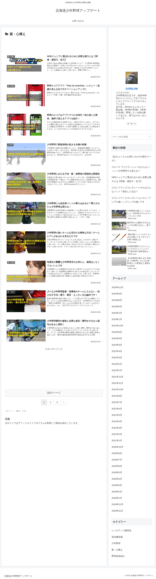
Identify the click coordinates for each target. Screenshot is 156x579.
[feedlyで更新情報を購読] (131, 123)
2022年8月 (117, 338)
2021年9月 (117, 396)
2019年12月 (117, 504)
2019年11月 (117, 511)
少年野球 (116, 543)
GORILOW (132, 88)
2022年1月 (117, 370)
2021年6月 (117, 408)
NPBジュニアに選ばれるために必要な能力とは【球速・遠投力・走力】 (131, 179)
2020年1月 (117, 498)
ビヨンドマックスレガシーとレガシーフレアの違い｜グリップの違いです (131, 200)
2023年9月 (117, 293)
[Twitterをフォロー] (128, 123)
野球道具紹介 (118, 556)
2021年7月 (117, 402)
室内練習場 (117, 537)
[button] (149, 136)
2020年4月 (117, 479)
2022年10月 (117, 325)
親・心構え (117, 550)
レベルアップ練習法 (121, 530)
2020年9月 (117, 453)
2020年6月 (117, 466)
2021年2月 (117, 434)
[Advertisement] (54, 43)
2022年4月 (117, 351)
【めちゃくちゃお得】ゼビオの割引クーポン (131, 158)
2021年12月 (117, 377)
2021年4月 (117, 421)
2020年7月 (117, 460)
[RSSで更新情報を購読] (135, 123)
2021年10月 (117, 389)
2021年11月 (117, 383)
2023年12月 (117, 287)
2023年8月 (117, 300)
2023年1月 (117, 319)
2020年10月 (117, 447)
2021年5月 (117, 415)
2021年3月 (117, 428)
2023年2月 (117, 313)
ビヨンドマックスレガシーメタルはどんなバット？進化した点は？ (131, 189)
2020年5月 (117, 472)
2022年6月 (117, 345)
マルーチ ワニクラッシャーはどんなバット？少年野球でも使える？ (131, 169)
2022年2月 (117, 364)
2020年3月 (117, 485)
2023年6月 (117, 306)
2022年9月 (117, 332)
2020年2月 (117, 491)
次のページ (54, 392)
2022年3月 (117, 357)
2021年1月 (117, 440)
